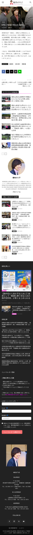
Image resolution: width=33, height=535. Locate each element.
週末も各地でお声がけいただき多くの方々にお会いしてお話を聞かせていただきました (21, 107)
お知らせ (4, 290)
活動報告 (3, 22)
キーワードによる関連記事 (10, 92)
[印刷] (15, 71)
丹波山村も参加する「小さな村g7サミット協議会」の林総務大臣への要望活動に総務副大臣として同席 (16, 336)
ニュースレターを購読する (12, 432)
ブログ (3, 101)
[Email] (11, 71)
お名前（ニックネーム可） (9, 401)
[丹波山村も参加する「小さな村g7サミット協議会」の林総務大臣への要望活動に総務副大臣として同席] (6, 309)
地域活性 (11, 64)
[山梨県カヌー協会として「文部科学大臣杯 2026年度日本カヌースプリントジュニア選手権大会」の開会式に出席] (6, 204)
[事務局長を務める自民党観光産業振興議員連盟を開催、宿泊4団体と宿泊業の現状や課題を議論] (6, 145)
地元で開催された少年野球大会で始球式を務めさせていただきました (21, 137)
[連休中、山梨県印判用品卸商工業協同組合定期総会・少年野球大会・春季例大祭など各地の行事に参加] (6, 116)
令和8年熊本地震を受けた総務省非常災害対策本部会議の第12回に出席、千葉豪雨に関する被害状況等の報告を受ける (16, 348)
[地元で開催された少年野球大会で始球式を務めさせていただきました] (6, 137)
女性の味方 (17, 64)
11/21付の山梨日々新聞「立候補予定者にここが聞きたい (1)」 (24, 84)
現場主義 (24, 64)
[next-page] (6, 154)
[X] (7, 71)
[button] (3, 2)
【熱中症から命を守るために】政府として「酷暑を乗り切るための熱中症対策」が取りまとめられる (16, 296)
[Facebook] (3, 71)
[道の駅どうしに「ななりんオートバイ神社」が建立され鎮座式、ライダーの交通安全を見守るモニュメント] (6, 226)
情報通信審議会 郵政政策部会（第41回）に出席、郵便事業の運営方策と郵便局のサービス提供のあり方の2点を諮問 (16, 363)
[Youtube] (23, 521)
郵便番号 (4, 415)
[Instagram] (14, 521)
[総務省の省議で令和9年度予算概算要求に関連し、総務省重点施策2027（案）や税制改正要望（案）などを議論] (6, 215)
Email (3, 408)
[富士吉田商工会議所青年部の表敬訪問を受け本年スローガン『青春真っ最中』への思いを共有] (6, 126)
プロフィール (17, 192)
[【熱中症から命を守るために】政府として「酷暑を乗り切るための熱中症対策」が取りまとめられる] (16, 280)
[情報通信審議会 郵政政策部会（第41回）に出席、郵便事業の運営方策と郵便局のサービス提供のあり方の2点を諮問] (6, 237)
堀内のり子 (17, 178)
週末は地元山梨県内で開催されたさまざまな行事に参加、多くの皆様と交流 (21, 99)
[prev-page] (3, 154)
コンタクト (21, 528)
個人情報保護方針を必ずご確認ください (16, 394)
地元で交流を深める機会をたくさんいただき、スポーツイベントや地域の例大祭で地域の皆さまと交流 (16, 342)
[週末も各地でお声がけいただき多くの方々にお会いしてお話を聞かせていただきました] (6, 107)
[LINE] (19, 71)
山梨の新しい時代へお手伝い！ (9, 83)
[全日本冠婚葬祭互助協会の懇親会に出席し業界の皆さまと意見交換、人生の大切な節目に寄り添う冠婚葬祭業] (6, 248)
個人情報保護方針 (13, 528)
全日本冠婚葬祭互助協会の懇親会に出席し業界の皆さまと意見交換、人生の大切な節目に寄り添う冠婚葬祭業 (16, 355)
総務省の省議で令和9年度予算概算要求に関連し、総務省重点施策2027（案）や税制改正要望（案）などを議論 (16, 324)
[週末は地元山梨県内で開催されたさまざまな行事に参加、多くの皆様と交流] (6, 99)
